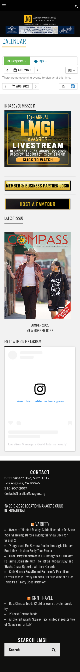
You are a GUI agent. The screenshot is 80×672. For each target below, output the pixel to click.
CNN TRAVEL (42, 597)
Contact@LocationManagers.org (24, 493)
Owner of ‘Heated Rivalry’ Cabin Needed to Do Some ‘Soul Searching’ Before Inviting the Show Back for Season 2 (39, 534)
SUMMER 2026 (40, 325)
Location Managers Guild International (36, 444)
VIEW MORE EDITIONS (40, 330)
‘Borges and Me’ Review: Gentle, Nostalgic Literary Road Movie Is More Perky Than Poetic (38, 548)
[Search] (76, 5)
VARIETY (42, 524)
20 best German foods (23, 613)
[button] (63, 86)
